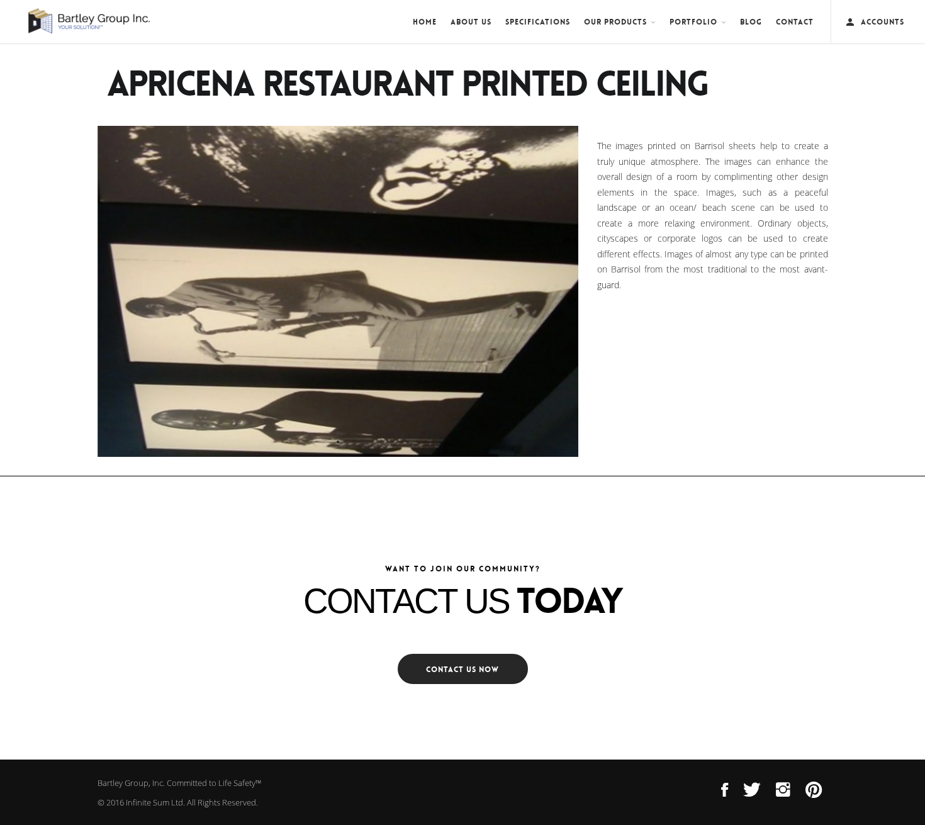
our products (615, 22)
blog (751, 22)
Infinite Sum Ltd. (155, 802)
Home (425, 22)
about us (471, 22)
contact (795, 22)
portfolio (693, 22)
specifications (537, 22)
